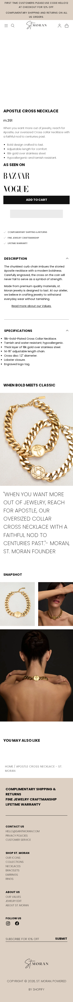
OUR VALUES (13, 897)
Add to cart (36, 200)
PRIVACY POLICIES (17, 835)
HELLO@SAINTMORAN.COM (22, 831)
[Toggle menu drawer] (6, 26)
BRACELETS (12, 870)
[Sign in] (59, 25)
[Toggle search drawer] (12, 25)
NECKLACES (13, 866)
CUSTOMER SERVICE (18, 840)
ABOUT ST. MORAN (17, 905)
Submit (61, 939)
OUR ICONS (13, 858)
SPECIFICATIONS (18, 330)
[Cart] (66, 25)
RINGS (9, 879)
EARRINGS (12, 875)
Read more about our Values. (31, 306)
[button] (36, 211)
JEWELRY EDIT (14, 901)
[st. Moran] (36, 964)
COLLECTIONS (15, 862)
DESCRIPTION (15, 258)
